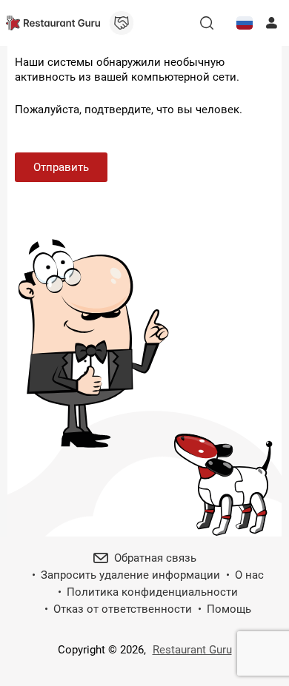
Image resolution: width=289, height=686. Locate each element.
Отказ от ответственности (122, 609)
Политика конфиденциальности (152, 592)
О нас (249, 575)
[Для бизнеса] (121, 23)
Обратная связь (155, 558)
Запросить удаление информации (130, 575)
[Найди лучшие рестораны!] (53, 23)
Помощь (229, 609)
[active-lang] (244, 23)
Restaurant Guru (192, 649)
